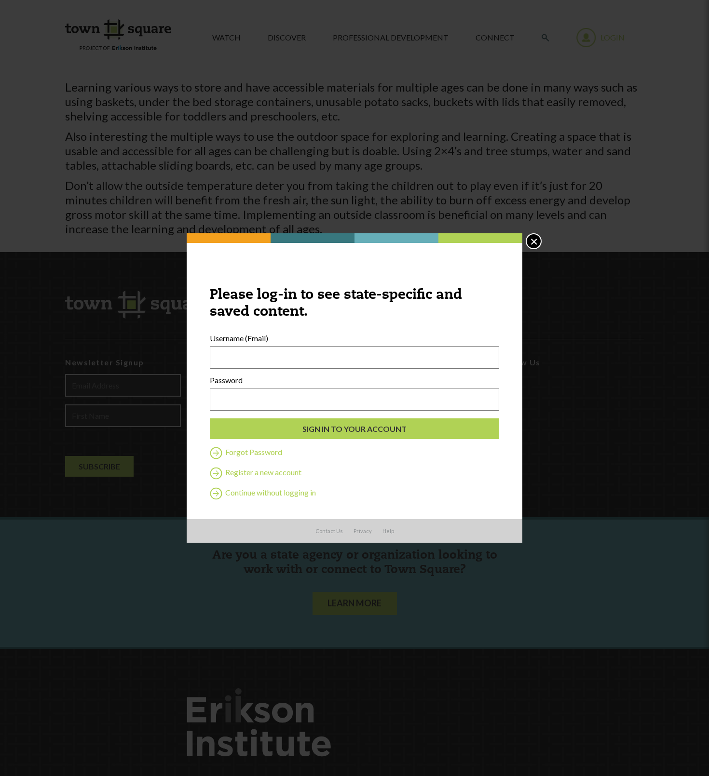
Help (388, 531)
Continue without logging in (270, 492)
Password (226, 380)
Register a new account (262, 472)
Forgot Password (253, 451)
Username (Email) (239, 338)
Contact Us (329, 531)
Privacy (363, 531)
